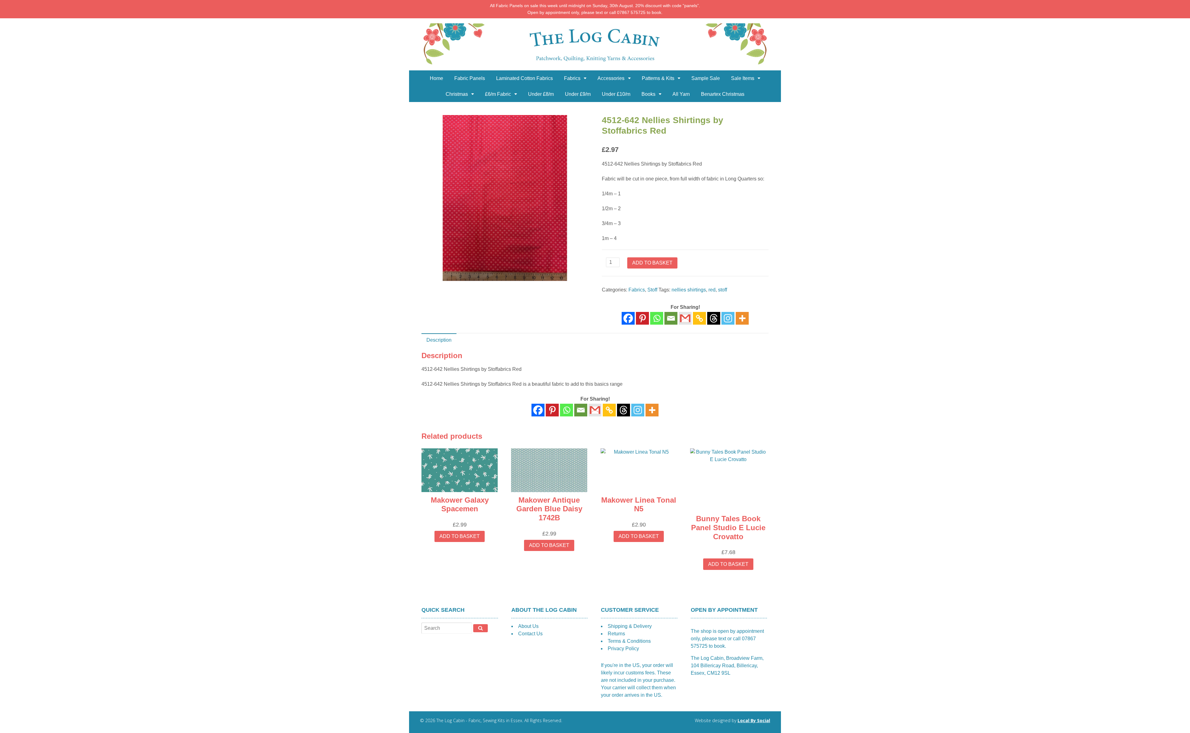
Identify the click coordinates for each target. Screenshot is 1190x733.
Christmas (457, 94)
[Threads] (713, 318)
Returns (616, 633)
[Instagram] (727, 318)
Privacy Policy (623, 648)
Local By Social (754, 720)
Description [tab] (439, 340)
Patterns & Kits (658, 78)
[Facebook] (628, 318)
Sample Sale (705, 78)
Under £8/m (541, 94)
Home (436, 78)
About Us (528, 626)
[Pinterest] (642, 318)
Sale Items (742, 78)
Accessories (610, 78)
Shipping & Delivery (630, 626)
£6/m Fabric (498, 94)
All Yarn (681, 94)
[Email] (670, 318)
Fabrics (572, 78)
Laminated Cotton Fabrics (524, 78)
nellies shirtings (689, 289)
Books (648, 94)
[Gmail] (595, 410)
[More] (742, 318)
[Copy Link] (699, 318)
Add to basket (652, 262)
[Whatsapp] (656, 318)
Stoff (652, 289)
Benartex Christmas (722, 94)
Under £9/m (578, 94)
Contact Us (530, 633)
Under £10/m (616, 94)
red (712, 289)
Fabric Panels (469, 78)
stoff (722, 289)
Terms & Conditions (629, 641)
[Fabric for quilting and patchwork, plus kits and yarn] (595, 66)
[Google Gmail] (685, 318)
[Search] (480, 628)
